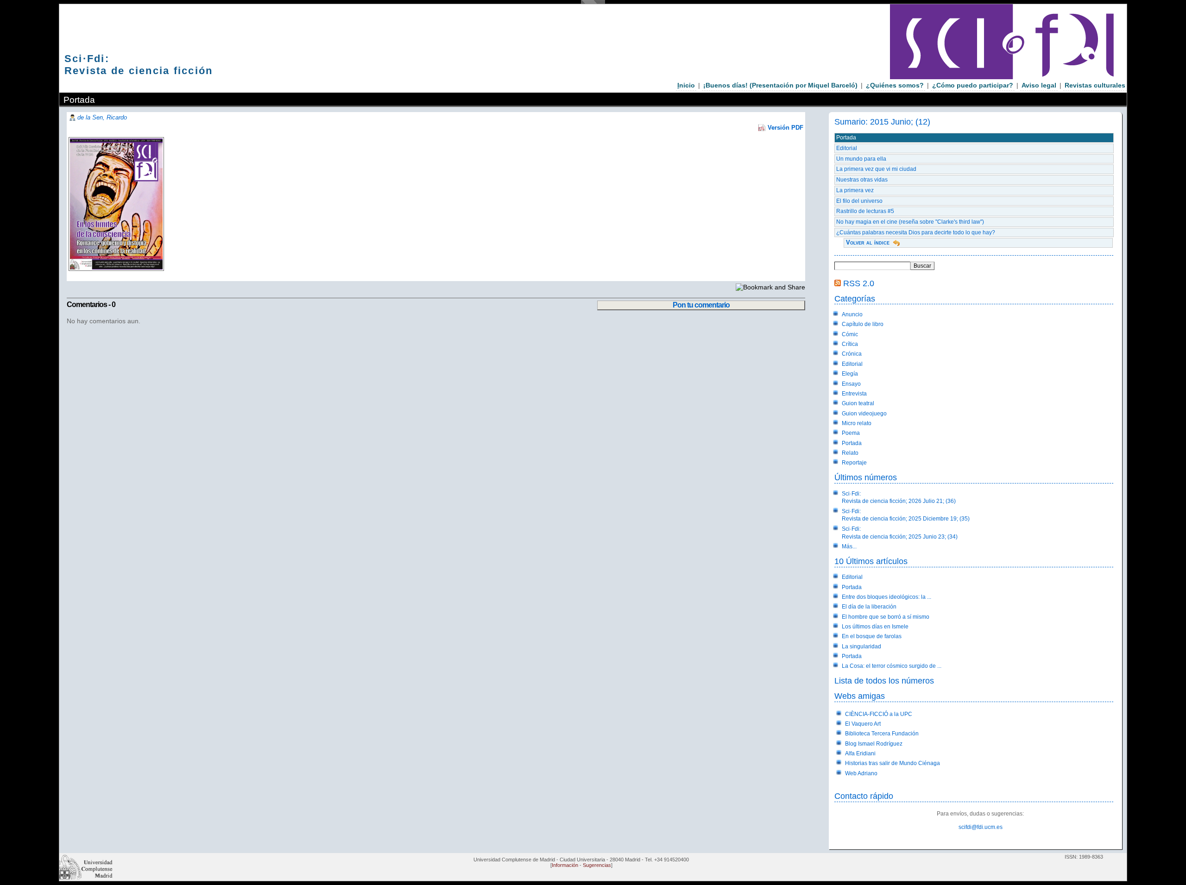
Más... (849, 546)
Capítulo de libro (862, 324)
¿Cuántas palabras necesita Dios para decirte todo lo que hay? (915, 232)
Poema (851, 433)
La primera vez (855, 190)
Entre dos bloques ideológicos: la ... (886, 597)
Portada (846, 137)
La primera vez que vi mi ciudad (876, 169)
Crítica (850, 344)
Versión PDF (785, 127)
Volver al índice (868, 242)
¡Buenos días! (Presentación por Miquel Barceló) (780, 85)
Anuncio (852, 314)
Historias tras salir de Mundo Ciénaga (892, 763)
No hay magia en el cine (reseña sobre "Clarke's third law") (910, 222)
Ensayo (851, 384)
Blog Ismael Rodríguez (873, 744)
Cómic (850, 334)
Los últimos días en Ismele (875, 626)
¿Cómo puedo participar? (972, 85)
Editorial (846, 148)
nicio (686, 85)
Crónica (852, 354)
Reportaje (854, 462)
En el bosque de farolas (872, 636)
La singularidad (861, 646)
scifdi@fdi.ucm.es (981, 827)
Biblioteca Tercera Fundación (882, 733)
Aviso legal (1039, 85)
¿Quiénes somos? (895, 85)
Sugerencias (597, 865)
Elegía (850, 373)
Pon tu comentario (701, 305)
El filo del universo (859, 201)
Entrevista (854, 393)
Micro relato (856, 423)
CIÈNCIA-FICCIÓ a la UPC (878, 714)
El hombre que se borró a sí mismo (885, 617)
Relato (850, 453)
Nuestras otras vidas (862, 179)
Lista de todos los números (884, 680)
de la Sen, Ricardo (102, 117)
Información (565, 865)
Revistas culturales (1095, 85)
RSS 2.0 (858, 283)
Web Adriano (861, 773)
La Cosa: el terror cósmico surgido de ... (891, 666)
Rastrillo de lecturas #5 (865, 211)
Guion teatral (858, 403)
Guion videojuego (864, 413)
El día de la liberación (869, 606)
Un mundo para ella (861, 159)
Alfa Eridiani (860, 753)
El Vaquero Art (863, 724)
